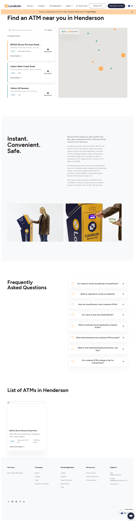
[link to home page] (12, 6)
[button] (31, 51)
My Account (83, 6)
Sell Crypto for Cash (116, 6)
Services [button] (30, 6)
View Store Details (16, 447)
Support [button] (68, 6)
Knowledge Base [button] (55, 6)
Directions (48, 52)
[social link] (8, 501)
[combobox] (25, 30)
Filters (49, 30)
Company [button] (41, 6)
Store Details (14, 56)
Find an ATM (97, 6)
